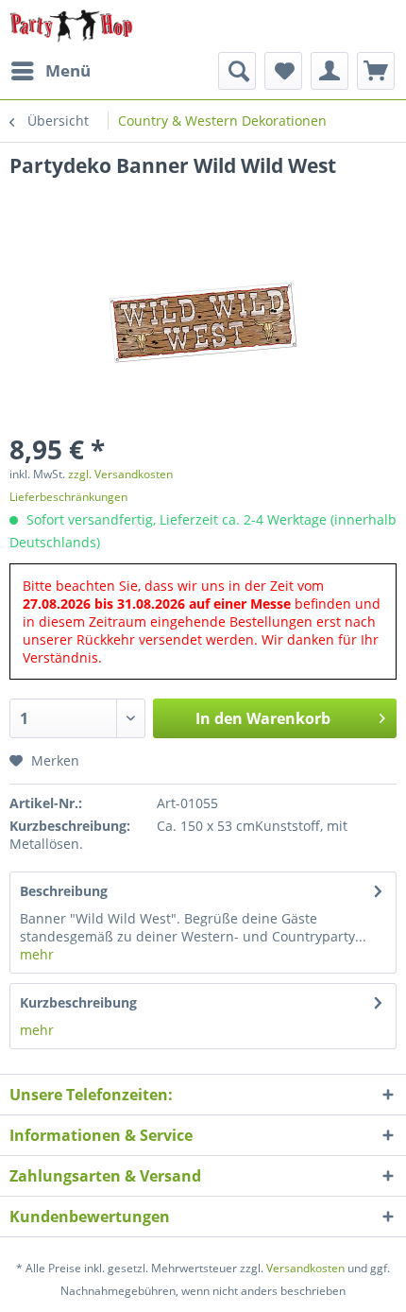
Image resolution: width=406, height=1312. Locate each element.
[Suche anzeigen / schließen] (237, 71)
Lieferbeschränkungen (68, 497)
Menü (68, 70)
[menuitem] (50, 71)
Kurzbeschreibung (78, 1002)
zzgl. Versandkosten (120, 474)
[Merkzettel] (283, 71)
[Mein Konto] (329, 71)
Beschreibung (64, 891)
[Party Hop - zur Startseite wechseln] (71, 26)
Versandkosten (305, 1268)
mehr (37, 954)
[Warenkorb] (376, 71)
